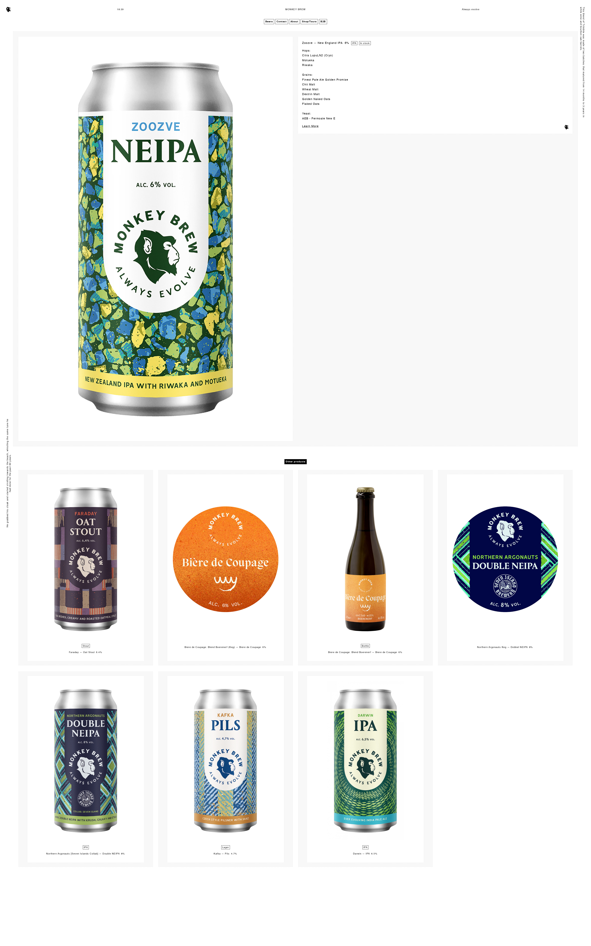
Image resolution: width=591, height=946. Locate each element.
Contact (282, 21)
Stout (86, 646)
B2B (323, 21)
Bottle (365, 646)
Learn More (310, 126)
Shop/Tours (309, 21)
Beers (269, 21)
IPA (354, 43)
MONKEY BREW (295, 9)
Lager (225, 847)
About (294, 21)
